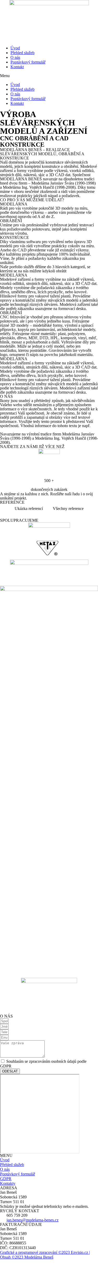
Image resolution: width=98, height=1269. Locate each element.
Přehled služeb (22, 52)
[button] (49, 75)
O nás (15, 57)
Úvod (15, 48)
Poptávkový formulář (27, 62)
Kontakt (17, 67)
